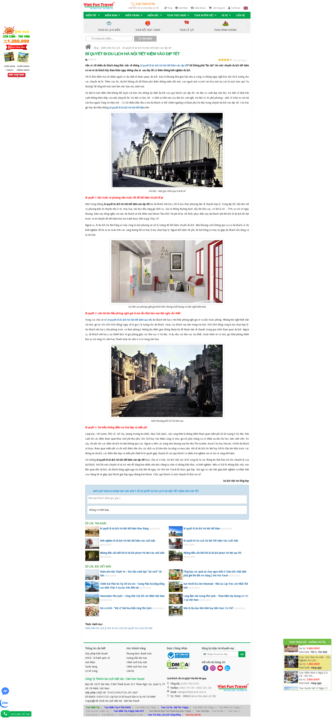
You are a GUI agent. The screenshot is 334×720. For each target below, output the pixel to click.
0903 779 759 (186, 687)
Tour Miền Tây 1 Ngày (146, 707)
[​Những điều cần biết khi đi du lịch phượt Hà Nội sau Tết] (176, 556)
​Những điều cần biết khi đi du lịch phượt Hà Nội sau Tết (212, 552)
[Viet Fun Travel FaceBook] (204, 668)
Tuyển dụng (91, 666)
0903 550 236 (204, 687)
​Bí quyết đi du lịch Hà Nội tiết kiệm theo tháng (124, 528)
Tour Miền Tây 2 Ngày (203, 707)
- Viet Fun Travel (130, 700)
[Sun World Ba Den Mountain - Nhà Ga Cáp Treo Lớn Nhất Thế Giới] (176, 587)
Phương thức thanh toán (139, 653)
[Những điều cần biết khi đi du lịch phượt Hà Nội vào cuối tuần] (92, 556)
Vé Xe (225, 15)
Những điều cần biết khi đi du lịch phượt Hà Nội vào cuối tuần (132, 552)
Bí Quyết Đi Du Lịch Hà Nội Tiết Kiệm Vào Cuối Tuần (211, 540)
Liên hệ (240, 15)
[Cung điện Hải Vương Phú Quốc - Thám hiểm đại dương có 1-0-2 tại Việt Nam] (176, 599)
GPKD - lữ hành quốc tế (97, 657)
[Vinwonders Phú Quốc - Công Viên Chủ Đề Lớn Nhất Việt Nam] (92, 599)
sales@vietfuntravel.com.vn (191, 692)
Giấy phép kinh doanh (96, 653)
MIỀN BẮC (153, 15)
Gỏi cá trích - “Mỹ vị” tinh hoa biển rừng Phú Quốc (126, 608)
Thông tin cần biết (95, 648)
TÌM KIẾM (146, 38)
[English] (246, 7)
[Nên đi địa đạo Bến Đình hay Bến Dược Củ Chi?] (176, 611)
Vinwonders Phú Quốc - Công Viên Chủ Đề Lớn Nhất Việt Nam (132, 596)
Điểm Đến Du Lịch (110, 47)
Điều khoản (200, 7)
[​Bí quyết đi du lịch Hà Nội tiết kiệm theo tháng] (92, 531)
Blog (170, 7)
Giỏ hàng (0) (218, 7)
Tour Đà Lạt (91, 714)
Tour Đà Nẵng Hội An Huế (130, 714)
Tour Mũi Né (108, 714)
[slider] (225, 59)
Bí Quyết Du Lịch (134, 628)
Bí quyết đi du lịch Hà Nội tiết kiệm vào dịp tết (147, 47)
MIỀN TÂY (91, 15)
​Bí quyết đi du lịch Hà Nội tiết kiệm (202, 528)
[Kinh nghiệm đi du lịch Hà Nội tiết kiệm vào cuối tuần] (92, 543)
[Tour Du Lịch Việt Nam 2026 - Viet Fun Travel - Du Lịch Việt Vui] (99, 5)
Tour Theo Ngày (176, 15)
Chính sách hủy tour (136, 666)
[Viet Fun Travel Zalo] (226, 668)
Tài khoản (235, 7)
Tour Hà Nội (217, 711)
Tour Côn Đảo (202, 711)
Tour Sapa (233, 711)
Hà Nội (148, 628)
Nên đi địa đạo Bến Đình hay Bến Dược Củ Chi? (208, 608)
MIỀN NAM (111, 15)
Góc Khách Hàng (136, 648)
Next (247, 26)
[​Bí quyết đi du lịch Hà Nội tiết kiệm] (176, 531)
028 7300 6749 (145, 4)
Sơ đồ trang (91, 671)
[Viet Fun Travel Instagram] (212, 668)
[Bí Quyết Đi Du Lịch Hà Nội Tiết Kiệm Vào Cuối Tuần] (176, 543)
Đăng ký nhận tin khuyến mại (218, 648)
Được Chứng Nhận (177, 648)
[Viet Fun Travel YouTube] (219, 668)
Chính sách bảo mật (136, 662)
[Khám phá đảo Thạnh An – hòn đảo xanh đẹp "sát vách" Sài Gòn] (92, 574)
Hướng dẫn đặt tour (136, 657)
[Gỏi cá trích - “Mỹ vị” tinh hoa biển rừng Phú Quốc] (92, 611)
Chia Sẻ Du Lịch (114, 628)
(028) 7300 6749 (190, 683)
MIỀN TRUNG (132, 15)
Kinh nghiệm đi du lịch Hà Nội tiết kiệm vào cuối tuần (127, 540)
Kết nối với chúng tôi (213, 662)
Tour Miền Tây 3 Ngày (229, 707)
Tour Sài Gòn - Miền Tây (97, 711)
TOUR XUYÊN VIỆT (204, 15)
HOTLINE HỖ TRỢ (20, 714)
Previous (86, 26)
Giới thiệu (183, 7)
